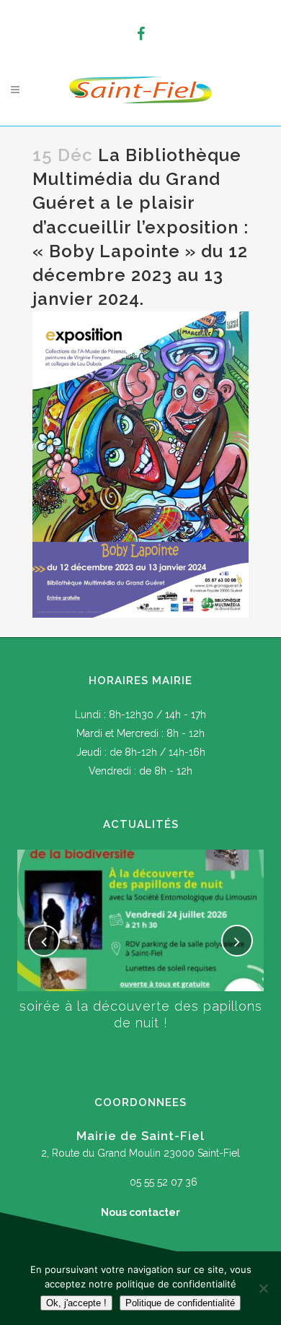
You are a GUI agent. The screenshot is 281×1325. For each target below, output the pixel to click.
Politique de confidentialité (180, 1303)
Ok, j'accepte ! (76, 1303)
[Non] (263, 1288)
